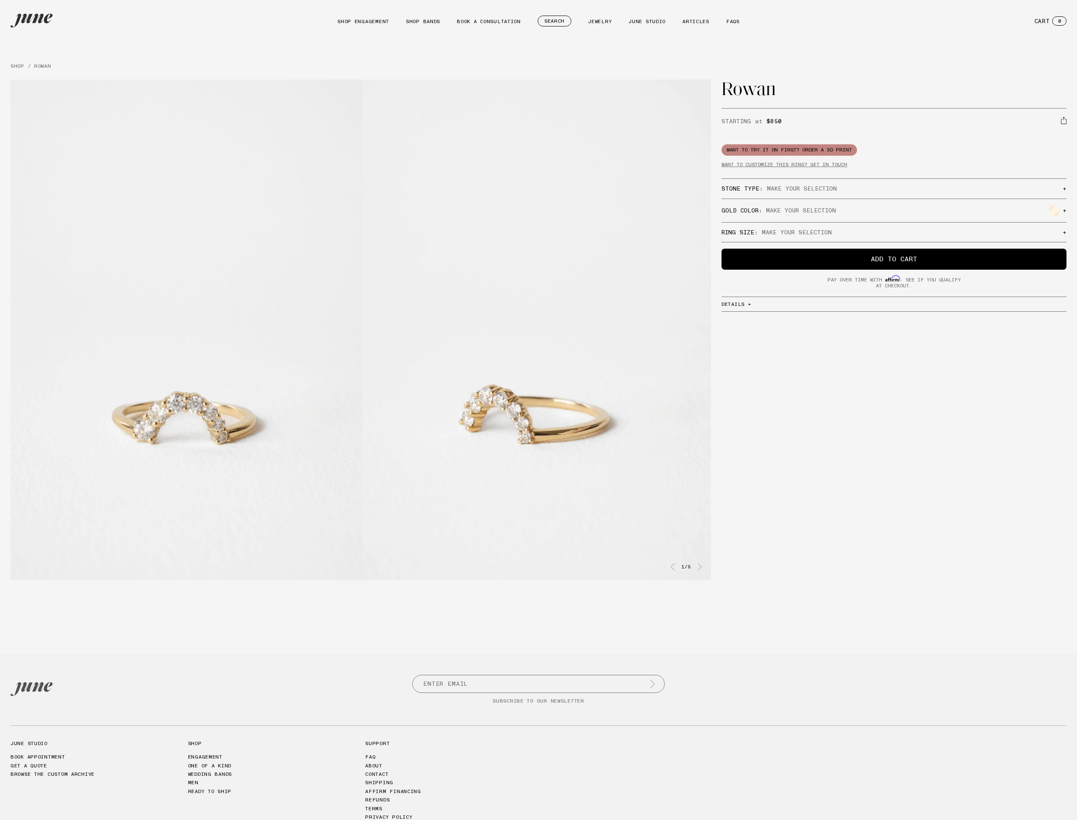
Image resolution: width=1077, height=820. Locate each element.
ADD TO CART (894, 259)
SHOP (17, 66)
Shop (195, 743)
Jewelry (600, 21)
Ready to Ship (209, 791)
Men (193, 782)
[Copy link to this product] (1063, 120)
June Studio (647, 21)
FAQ (370, 756)
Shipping (379, 782)
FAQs (733, 21)
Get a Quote (29, 765)
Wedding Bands (210, 774)
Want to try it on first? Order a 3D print (789, 149)
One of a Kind (209, 765)
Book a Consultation (489, 21)
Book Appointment (38, 756)
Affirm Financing (393, 791)
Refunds (377, 799)
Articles (695, 21)
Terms (373, 808)
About (373, 765)
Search (554, 21)
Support (377, 743)
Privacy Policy (388, 817)
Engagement (205, 756)
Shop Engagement (363, 21)
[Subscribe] (652, 684)
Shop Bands (423, 21)
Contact (376, 774)
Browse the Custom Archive (53, 774)
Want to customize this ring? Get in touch (784, 164)
